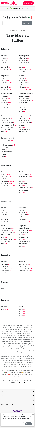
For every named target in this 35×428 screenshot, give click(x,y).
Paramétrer (20, 423)
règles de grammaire (10, 364)
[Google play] (19, 382)
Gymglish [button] (4, 395)
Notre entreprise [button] (6, 391)
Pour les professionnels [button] (9, 404)
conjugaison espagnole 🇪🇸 (14, 372)
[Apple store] (24, 382)
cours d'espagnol (16, 337)
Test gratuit (28, 3)
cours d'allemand (27, 337)
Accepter (28, 423)
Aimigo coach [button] (5, 400)
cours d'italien (6, 339)
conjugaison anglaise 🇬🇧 (18, 374)
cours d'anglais (21, 335)
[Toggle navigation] (27, 8)
